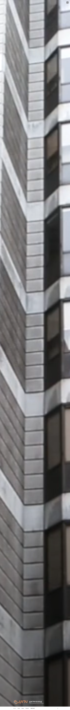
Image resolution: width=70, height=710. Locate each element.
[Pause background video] (67, 2)
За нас (19, 708)
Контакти (27, 708)
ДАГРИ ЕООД (35, 702)
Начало (14, 708)
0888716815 (33, 708)
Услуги (23, 708)
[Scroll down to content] (58, 708)
